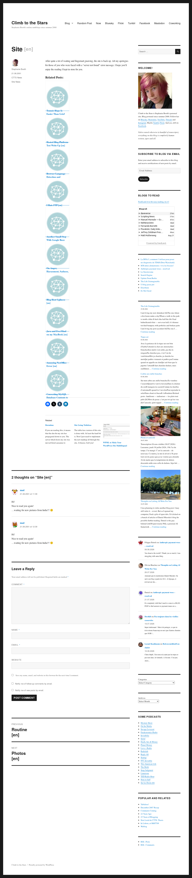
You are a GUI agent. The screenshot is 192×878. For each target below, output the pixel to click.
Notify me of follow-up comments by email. (33, 683)
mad (22, 490)
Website (17, 659)
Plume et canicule (148, 437)
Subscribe (144, 179)
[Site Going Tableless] (88, 435)
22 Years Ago (146, 813)
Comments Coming (148, 810)
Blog (67, 23)
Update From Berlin (149, 278)
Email (16, 644)
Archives (141, 698)
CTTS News (17, 77)
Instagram (142, 122)
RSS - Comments (147, 844)
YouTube (161, 119)
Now (98, 23)
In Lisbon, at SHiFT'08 (150, 823)
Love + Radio (146, 748)
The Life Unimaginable (150, 281)
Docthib (148, 616)
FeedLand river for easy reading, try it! (153, 201)
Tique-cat (144, 336)
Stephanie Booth (19, 69)
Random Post (84, 23)
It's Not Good (146, 290)
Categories (142, 679)
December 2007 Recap (150, 807)
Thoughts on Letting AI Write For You (156, 501)
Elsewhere (145, 287)
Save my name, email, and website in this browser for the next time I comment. (47, 675)
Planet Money (146, 745)
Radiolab (144, 751)
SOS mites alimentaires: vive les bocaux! (157, 265)
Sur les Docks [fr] (147, 782)
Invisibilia (145, 735)
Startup (144, 757)
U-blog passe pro (147, 284)
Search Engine (146, 275)
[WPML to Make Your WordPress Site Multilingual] (116, 431)
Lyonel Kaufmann (152, 643)
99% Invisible (146, 760)
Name (16, 629)
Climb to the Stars (30, 23)
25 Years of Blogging (149, 817)
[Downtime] (59, 435)
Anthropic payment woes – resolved (155, 268)
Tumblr (131, 23)
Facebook (145, 23)
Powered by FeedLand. (156, 243)
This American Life (148, 763)
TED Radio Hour (147, 776)
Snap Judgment (147, 770)
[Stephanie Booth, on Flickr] (159, 91)
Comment (18, 584)
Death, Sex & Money (149, 741)
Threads (169, 119)
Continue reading (148, 331)
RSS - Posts (145, 841)
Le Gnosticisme (147, 272)
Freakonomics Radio (149, 732)
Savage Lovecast (147, 729)
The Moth (145, 767)
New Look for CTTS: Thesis (152, 820)
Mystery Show (146, 723)
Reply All (145, 754)
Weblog (144, 826)
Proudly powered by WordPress (41, 864)
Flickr (121, 23)
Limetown (145, 773)
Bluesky (109, 23)
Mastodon (159, 23)
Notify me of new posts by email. (29, 690)
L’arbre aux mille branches (151, 373)
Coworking (174, 23)
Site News (16, 81)
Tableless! (145, 804)
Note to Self (145, 779)
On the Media (146, 726)
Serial (143, 738)
